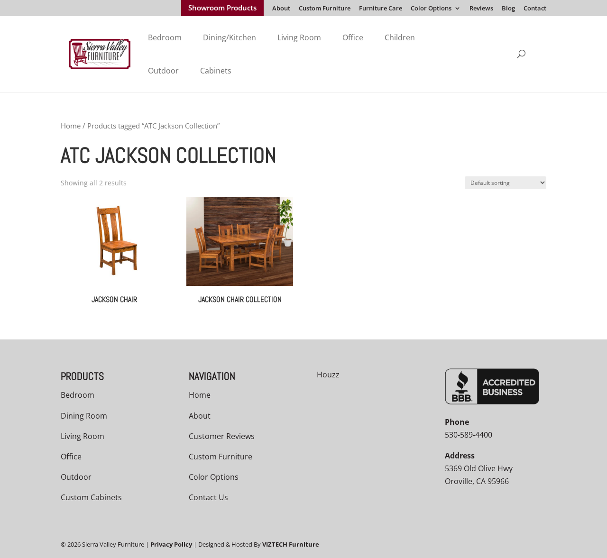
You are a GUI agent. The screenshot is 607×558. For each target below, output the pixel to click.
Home (71, 125)
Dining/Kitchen (229, 37)
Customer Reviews (222, 436)
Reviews (481, 8)
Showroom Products (222, 8)
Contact (535, 8)
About (281, 8)
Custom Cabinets (91, 497)
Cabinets (215, 70)
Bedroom (165, 37)
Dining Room (84, 416)
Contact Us (208, 497)
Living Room (299, 37)
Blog (508, 8)
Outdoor (163, 70)
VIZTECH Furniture (290, 544)
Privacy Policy (171, 544)
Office (352, 37)
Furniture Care (380, 8)
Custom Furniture (324, 8)
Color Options (431, 8)
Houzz (328, 374)
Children (400, 37)
